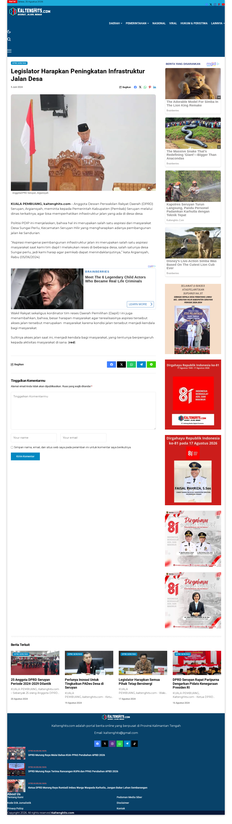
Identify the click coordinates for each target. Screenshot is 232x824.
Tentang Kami (15, 797)
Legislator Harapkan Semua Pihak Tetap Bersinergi (139, 682)
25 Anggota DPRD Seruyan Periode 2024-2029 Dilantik (31, 682)
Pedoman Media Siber (129, 797)
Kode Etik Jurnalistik (19, 802)
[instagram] (215, 4)
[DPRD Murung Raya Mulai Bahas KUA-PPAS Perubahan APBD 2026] (16, 753)
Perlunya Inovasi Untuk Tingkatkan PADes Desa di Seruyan (84, 683)
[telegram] (127, 744)
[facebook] (206, 4)
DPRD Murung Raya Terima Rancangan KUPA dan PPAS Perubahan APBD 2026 (73, 771)
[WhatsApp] (120, 744)
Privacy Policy (15, 808)
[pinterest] (219, 4)
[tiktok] (134, 744)
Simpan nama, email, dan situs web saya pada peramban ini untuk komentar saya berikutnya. (72, 447)
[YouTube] (223, 4)
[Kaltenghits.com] (30, 11)
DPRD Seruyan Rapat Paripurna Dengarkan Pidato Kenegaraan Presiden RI (196, 683)
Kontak (121, 808)
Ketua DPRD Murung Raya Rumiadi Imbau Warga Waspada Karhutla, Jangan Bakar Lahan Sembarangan (87, 787)
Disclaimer (123, 802)
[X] (211, 4)
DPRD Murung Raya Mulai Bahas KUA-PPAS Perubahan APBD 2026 (66, 755)
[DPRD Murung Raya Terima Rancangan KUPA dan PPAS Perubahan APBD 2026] (16, 769)
